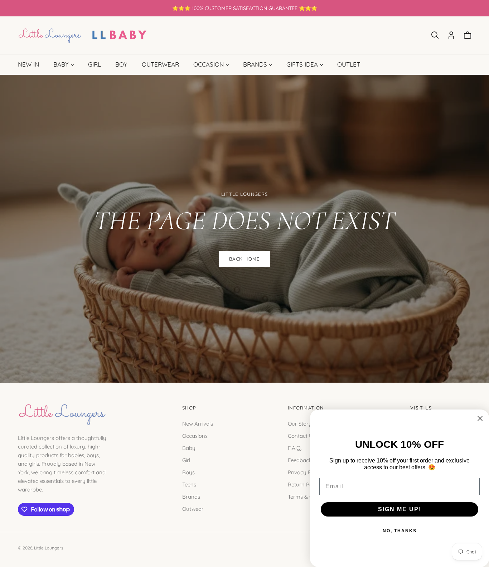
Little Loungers (48, 548)
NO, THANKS (400, 530)
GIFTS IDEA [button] (302, 64)
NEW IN (28, 64)
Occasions (195, 435)
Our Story (300, 423)
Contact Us (301, 435)
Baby (188, 447)
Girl (186, 459)
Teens (189, 484)
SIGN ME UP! (399, 509)
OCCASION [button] (208, 64)
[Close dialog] (480, 418)
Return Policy (304, 484)
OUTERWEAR (160, 64)
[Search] (435, 35)
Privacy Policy (305, 472)
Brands (191, 496)
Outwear (193, 508)
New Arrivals (197, 423)
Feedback (300, 459)
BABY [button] (61, 64)
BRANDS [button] (255, 64)
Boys (188, 472)
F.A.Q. (295, 447)
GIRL (94, 64)
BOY (121, 64)
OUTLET (348, 64)
